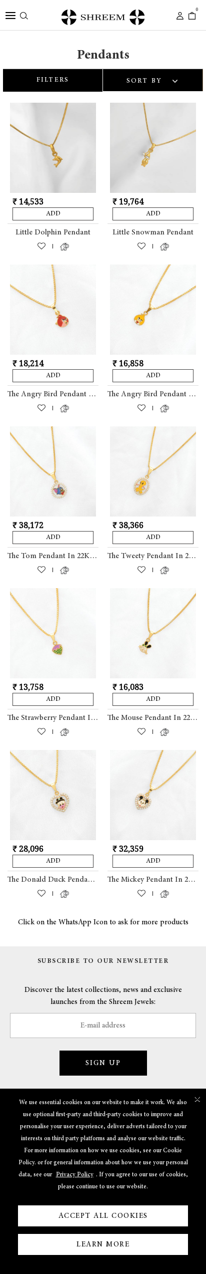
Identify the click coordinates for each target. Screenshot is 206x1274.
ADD (53, 213)
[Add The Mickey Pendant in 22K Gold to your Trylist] (164, 895)
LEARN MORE (103, 1244)
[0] (192, 17)
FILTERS (52, 80)
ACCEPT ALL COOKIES (103, 1215)
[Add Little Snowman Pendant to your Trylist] (164, 248)
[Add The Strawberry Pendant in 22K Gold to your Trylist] (64, 733)
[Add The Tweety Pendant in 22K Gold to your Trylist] (164, 572)
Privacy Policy (75, 1174)
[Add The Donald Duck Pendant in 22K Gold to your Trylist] (64, 895)
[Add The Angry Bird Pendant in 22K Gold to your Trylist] (64, 410)
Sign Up (103, 1063)
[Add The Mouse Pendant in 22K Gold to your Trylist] (164, 733)
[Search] (24, 17)
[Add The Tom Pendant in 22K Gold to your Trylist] (64, 572)
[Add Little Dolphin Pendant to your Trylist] (64, 248)
